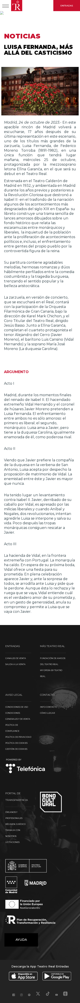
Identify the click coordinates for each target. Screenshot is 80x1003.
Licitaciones (12, 842)
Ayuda (21, 940)
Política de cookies (16, 743)
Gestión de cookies (16, 749)
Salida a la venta (15, 664)
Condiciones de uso (16, 707)
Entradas (66, 5)
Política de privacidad (18, 737)
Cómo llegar (47, 713)
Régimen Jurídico (15, 824)
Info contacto (48, 707)
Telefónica (25, 766)
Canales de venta (15, 658)
